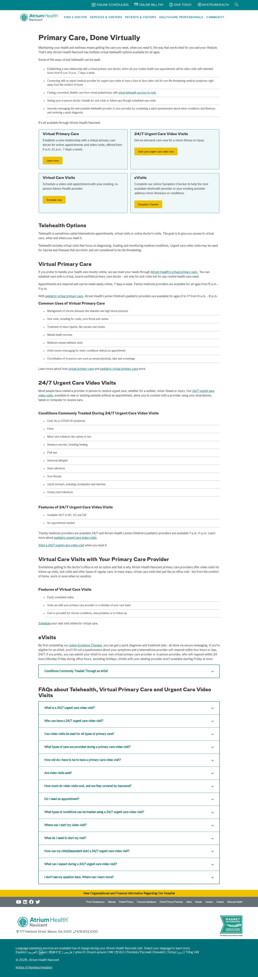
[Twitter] (38, 901)
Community (215, 17)
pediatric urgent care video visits (75, 538)
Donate (198, 902)
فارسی (67, 952)
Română (132, 952)
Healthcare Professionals (181, 17)
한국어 (119, 952)
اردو (180, 952)
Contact (220, 902)
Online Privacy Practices (171, 902)
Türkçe (171, 952)
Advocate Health (234, 902)
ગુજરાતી (80, 952)
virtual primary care (81, 369)
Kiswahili (159, 952)
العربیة (32, 952)
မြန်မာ (43, 952)
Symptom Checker (148, 204)
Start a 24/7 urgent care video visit (61, 545)
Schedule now (54, 200)
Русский (145, 952)
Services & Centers (106, 17)
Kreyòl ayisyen (96, 952)
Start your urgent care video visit (156, 151)
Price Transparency (95, 902)
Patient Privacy (126, 902)
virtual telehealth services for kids (137, 93)
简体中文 (55, 952)
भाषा (110, 952)
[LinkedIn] (25, 901)
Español (21, 952)
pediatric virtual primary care (64, 296)
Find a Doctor (75, 17)
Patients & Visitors (140, 17)
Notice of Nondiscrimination (34, 967)
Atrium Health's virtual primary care (174, 272)
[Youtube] (18, 901)
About (189, 902)
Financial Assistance (146, 902)
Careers (209, 902)
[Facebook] (31, 901)
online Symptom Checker (85, 645)
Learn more (52, 160)
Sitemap (112, 902)
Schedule (44, 623)
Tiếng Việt (192, 952)
